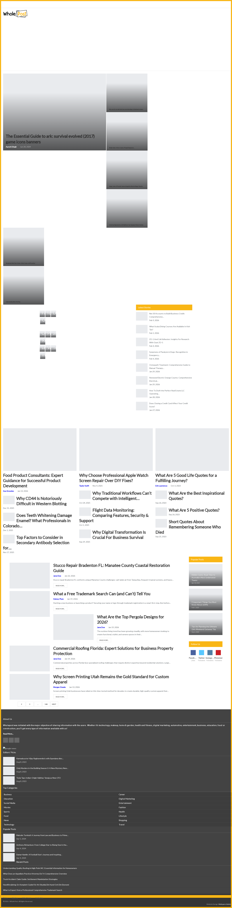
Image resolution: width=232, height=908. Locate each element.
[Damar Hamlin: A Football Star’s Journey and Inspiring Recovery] (9, 857)
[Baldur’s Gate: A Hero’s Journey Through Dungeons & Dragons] (127, 131)
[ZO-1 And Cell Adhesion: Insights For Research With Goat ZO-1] (142, 342)
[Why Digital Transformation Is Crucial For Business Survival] (85, 533)
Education (8, 799)
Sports (7, 811)
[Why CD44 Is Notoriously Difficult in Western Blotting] (9, 500)
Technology (9, 824)
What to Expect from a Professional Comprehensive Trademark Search (32, 890)
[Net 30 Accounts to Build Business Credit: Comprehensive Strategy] (142, 316)
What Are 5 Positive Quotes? (194, 510)
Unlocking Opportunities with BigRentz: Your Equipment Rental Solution (126, 225)
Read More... (60, 585)
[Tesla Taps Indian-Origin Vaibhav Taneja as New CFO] (9, 780)
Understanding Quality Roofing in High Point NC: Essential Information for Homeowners (40, 868)
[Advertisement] (116, 50)
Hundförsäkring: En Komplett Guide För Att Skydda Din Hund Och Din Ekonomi (36, 885)
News (6, 820)
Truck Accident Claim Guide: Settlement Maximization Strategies (30, 879)
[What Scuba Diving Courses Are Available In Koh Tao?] (142, 329)
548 (46, 704)
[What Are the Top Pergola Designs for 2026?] (73, 627)
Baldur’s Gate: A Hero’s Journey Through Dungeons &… (121, 147)
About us (15, 898)
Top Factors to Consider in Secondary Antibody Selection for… (36, 542)
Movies (7, 807)
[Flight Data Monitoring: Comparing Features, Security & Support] (85, 511)
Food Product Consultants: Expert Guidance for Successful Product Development (33, 480)
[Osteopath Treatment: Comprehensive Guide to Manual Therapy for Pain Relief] (142, 367)
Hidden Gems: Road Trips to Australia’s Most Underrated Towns (203, 577)
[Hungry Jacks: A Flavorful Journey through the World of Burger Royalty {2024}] (127, 169)
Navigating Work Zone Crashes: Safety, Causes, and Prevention (20, 263)
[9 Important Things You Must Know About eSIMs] (205, 600)
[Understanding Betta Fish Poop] (23, 285)
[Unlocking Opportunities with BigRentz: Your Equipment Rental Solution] (127, 208)
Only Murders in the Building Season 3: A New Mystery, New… (42, 768)
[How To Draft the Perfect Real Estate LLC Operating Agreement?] (142, 393)
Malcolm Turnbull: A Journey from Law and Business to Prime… (42, 835)
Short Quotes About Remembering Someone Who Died (188, 526)
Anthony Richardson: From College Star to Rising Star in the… (42, 845)
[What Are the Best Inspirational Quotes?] (161, 494)
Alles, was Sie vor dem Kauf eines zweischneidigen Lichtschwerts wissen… (126, 109)
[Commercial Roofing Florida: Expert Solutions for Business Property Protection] (30, 658)
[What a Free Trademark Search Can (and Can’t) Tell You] (30, 604)
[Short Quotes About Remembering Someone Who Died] (161, 523)
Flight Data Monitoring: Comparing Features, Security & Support (114, 515)
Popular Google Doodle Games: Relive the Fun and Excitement (49, 4)
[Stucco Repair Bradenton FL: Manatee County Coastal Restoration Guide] (30, 575)
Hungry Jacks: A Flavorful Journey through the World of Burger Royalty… (126, 186)
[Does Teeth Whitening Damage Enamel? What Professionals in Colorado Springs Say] (9, 517)
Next (54, 704)
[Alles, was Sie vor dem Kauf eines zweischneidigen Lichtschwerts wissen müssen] (127, 92)
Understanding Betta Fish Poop (13, 301)
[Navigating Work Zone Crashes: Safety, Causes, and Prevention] (23, 247)
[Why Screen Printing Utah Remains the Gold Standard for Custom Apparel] (30, 687)
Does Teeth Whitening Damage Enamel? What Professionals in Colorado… (37, 520)
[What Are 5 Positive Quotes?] (161, 511)
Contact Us (39, 898)
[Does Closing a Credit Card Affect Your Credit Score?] (142, 406)
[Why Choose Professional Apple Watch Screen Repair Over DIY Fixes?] (116, 449)
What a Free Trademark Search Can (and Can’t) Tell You (101, 593)
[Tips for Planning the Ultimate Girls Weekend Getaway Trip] (205, 624)
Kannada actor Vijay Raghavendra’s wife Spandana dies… (40, 758)
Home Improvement (12, 565)
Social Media (9, 803)
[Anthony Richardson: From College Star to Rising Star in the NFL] (9, 847)
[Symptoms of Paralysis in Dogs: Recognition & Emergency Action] (142, 354)
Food (6, 816)
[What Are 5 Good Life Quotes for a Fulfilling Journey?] (192, 449)
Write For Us (26, 898)
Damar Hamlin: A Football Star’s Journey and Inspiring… (39, 854)
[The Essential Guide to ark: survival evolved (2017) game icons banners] (54, 112)
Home (5, 898)
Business (12, 593)
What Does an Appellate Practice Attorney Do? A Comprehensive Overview (35, 874)
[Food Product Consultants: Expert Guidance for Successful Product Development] (40, 449)
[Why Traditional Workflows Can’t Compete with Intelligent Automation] (85, 494)
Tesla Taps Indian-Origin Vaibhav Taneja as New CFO (38, 778)
